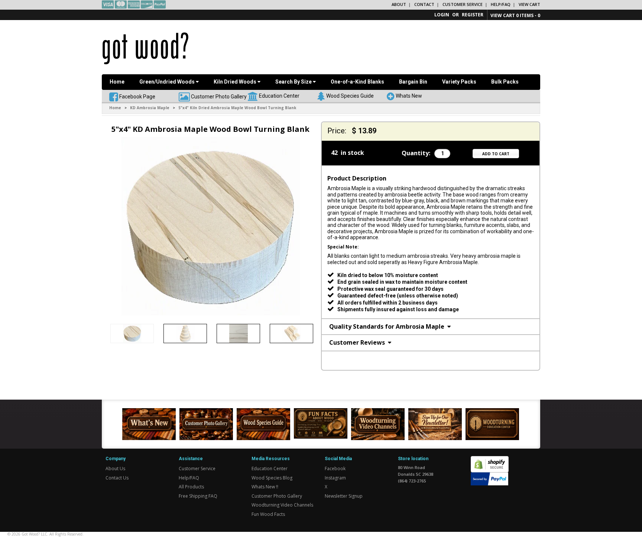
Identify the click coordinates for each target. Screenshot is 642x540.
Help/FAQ (500, 4)
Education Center (279, 95)
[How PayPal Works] (489, 478)
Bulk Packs (505, 82)
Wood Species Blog (272, 478)
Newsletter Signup (344, 496)
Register (472, 15)
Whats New (409, 95)
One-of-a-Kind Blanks (357, 82)
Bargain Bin (413, 82)
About (399, 4)
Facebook (335, 468)
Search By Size (294, 82)
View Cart (529, 4)
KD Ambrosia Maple (149, 107)
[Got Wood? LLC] (145, 48)
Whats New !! (265, 487)
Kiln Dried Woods (235, 82)
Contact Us (117, 478)
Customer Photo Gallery (219, 96)
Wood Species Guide (350, 95)
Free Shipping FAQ (198, 496)
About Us (115, 468)
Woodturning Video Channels (282, 505)
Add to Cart (495, 153)
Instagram (335, 478)
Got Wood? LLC (34, 534)
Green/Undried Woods (167, 82)
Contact (424, 4)
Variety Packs (459, 82)
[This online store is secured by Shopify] (490, 460)
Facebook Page (136, 96)
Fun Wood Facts (268, 514)
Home (117, 82)
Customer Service (462, 4)
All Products (191, 487)
